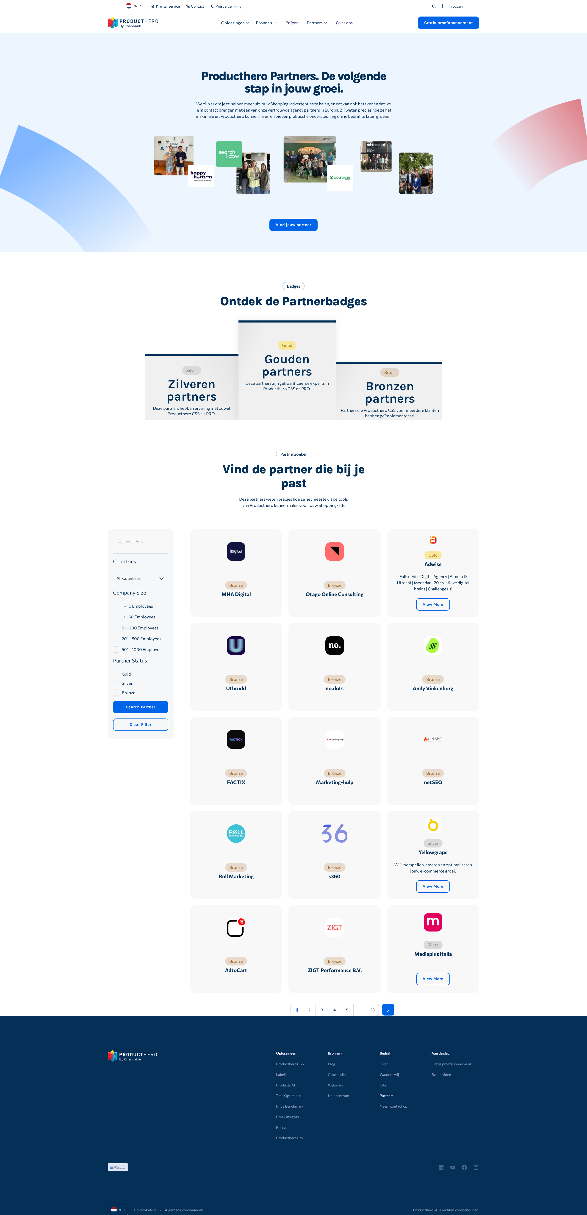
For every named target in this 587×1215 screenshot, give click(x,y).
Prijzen (292, 22)
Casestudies (337, 1074)
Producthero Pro (289, 1138)
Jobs (383, 1085)
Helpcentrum (338, 1095)
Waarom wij (389, 1074)
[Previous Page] (281, 1010)
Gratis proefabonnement (451, 1064)
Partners (386, 1095)
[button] (235, 23)
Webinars (335, 1085)
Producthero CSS (290, 1064)
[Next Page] (388, 1010)
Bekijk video (441, 1074)
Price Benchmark (290, 1106)
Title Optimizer (288, 1095)
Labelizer (283, 1074)
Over (384, 1064)
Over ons (344, 22)
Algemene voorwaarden (184, 1210)
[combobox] (134, 5)
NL (135, 5)
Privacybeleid (145, 1210)
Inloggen (456, 6)
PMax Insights (287, 1116)
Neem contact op (393, 1106)
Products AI (285, 1085)
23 (372, 1009)
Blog (331, 1064)
